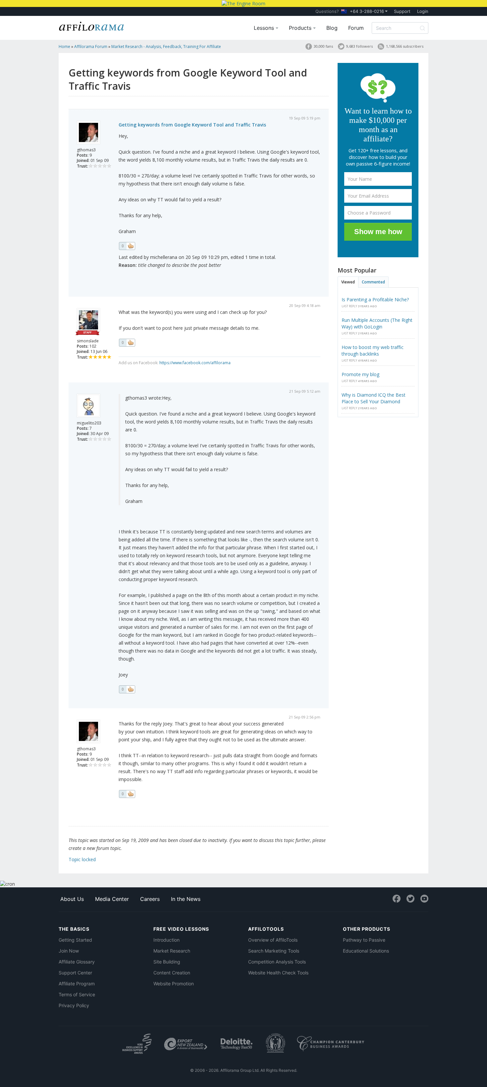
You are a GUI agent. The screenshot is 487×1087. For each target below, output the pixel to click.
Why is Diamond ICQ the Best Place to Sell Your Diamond (374, 398)
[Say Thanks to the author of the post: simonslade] (127, 343)
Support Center (75, 972)
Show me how (378, 231)
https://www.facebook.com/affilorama (195, 363)
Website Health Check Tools (278, 972)
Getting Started (75, 940)
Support (402, 11)
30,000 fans (323, 46)
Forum (356, 28)
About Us (72, 899)
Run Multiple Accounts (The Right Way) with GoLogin (377, 323)
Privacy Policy (74, 1005)
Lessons (265, 28)
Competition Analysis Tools (277, 961)
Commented (373, 282)
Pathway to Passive (364, 940)
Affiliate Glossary (77, 961)
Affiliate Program (77, 983)
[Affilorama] (92, 25)
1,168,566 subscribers (404, 46)
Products (301, 28)
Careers (150, 899)
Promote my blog (360, 374)
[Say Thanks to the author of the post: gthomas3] (127, 246)
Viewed (348, 282)
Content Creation (171, 972)
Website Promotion (173, 983)
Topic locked (82, 859)
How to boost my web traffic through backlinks (373, 350)
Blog (332, 28)
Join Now (69, 951)
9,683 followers (359, 46)
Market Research (171, 951)
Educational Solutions (366, 951)
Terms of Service (77, 994)
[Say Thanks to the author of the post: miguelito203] (127, 689)
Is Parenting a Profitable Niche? (375, 299)
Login (422, 11)
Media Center (112, 899)
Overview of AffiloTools (273, 940)
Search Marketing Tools (273, 951)
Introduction (166, 940)
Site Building (166, 961)
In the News (185, 899)
